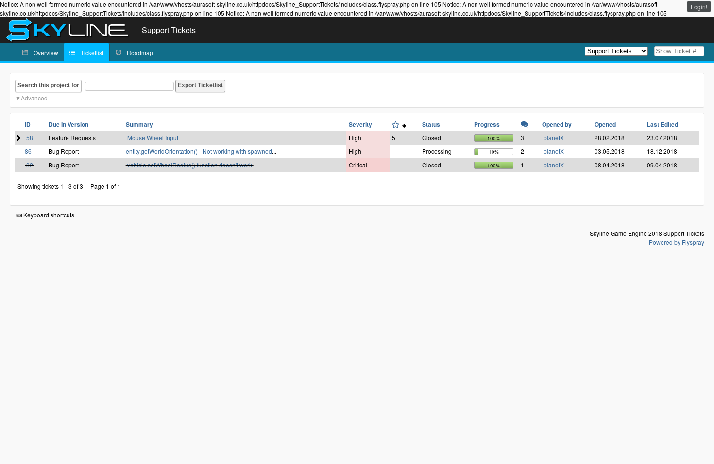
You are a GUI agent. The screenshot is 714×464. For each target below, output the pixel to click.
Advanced (34, 98)
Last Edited (662, 124)
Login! (699, 6)
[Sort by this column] (399, 124)
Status (431, 124)
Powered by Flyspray (676, 242)
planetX (554, 137)
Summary (139, 124)
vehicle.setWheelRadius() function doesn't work (189, 165)
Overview (46, 53)
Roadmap (140, 53)
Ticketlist (92, 53)
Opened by (557, 124)
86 (28, 151)
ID (28, 124)
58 (29, 137)
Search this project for (48, 85)
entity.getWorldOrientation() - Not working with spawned (199, 151)
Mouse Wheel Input (152, 137)
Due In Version (68, 124)
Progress (487, 124)
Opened (605, 124)
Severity (360, 124)
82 (29, 165)
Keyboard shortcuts (48, 215)
